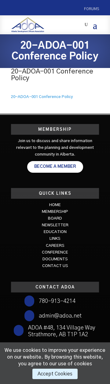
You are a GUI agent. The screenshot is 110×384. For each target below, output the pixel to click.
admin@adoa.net (60, 316)
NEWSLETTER (55, 225)
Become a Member (55, 166)
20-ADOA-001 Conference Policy (42, 97)
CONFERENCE (55, 252)
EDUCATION (55, 232)
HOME (55, 205)
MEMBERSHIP (55, 212)
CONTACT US (55, 266)
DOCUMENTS (55, 259)
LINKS (55, 239)
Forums (91, 9)
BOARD (55, 218)
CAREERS (55, 246)
